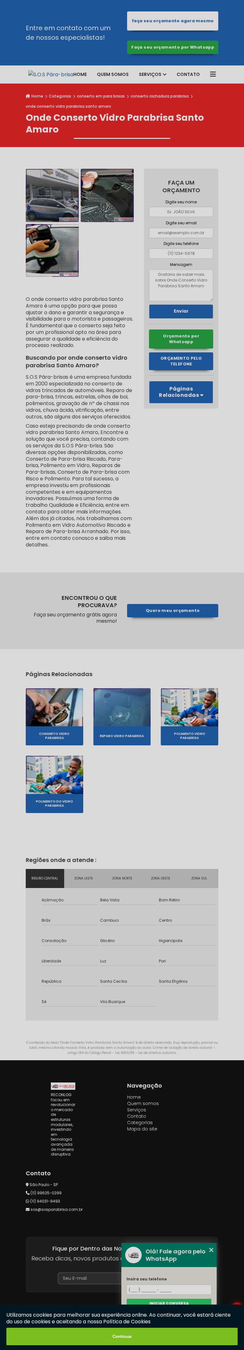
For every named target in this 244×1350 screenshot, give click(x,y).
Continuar (122, 1336)
